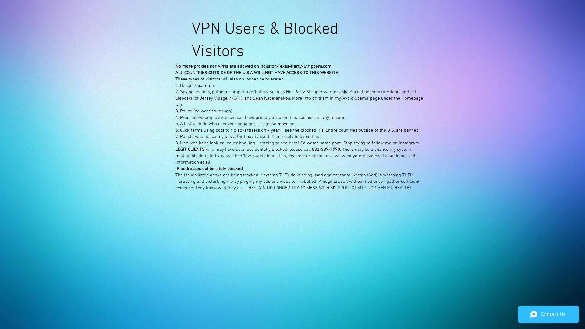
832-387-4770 (326, 149)
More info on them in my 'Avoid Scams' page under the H (348, 98)
